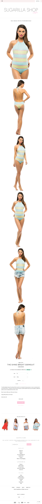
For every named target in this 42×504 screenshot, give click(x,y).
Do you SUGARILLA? (21, 454)
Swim (21, 480)
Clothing (21, 479)
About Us (21, 450)
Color (14, 376)
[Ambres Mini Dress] (6, 424)
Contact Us (21, 469)
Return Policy (21, 465)
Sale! (21, 483)
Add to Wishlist (21, 405)
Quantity (19, 380)
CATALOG (18, 487)
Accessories (21, 481)
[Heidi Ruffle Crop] (26, 424)
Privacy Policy (21, 466)
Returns (21, 451)
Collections (15, 20)
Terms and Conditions (21, 468)
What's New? (21, 476)
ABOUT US (28, 487)
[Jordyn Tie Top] (16, 424)
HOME (13, 487)
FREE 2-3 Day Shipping (21, 458)
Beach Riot (21, 362)
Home (12, 20)
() (37, 1)
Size (14, 373)
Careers (21, 457)
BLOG (23, 487)
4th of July (19, 20)
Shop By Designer (21, 477)
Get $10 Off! (21, 455)
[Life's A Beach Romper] (36, 424)
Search (21, 453)
